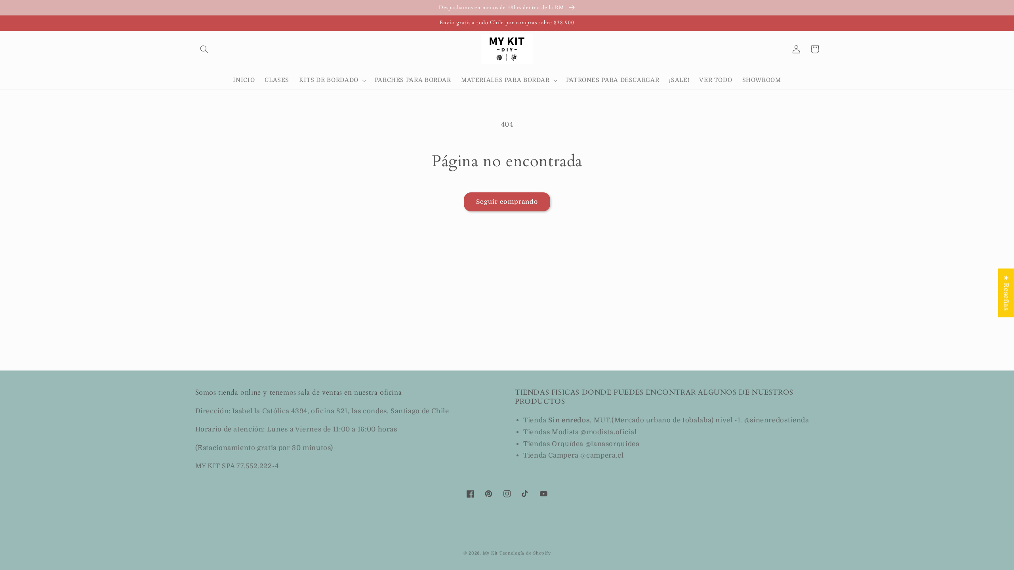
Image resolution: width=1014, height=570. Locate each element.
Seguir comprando (507, 201)
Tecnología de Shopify (525, 553)
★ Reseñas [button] (1006, 293)
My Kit (490, 553)
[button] (204, 49)
